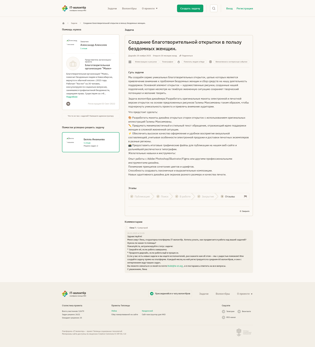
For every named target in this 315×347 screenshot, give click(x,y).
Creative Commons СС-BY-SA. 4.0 (112, 334)
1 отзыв (83, 48)
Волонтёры (129, 8)
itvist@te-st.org (175, 266)
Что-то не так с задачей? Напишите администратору (91, 116)
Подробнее (71, 96)
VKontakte (68, 104)
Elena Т (133, 228)
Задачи (112, 8)
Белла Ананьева (94, 139)
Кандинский (147, 311)
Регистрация (245, 8)
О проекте (243, 293)
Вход (229, 8)
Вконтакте (246, 311)
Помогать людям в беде (194, 62)
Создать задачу (190, 8)
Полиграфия (167, 62)
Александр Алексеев (93, 44)
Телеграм (230, 311)
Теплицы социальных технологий (107, 331)
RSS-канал (231, 317)
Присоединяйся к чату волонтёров (172, 293)
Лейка (114, 311)
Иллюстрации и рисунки (146, 62)
